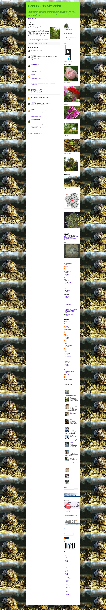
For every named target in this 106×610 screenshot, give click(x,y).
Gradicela (66, 326)
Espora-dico (68, 585)
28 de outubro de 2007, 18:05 (36, 51)
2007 (66, 576)
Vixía (70, 397)
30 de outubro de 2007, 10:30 (36, 116)
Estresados (67, 591)
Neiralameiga (67, 279)
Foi (70, 427)
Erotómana (67, 337)
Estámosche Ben (68, 271)
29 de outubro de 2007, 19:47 (36, 84)
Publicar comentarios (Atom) (38, 133)
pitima (32, 74)
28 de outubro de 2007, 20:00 (36, 71)
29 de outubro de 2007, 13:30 (36, 78)
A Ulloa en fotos (68, 301)
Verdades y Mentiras (68, 379)
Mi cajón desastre (68, 277)
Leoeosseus (67, 274)
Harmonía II (67, 334)
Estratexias (67, 581)
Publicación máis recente (32, 131)
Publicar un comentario (33, 129)
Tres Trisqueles (67, 290)
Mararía (32, 109)
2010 (66, 571)
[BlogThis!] (42, 43)
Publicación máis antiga (56, 131)
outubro (67, 580)
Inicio (44, 131)
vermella (32, 49)
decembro (67, 577)
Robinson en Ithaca (68, 285)
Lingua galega (68, 587)
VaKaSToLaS (67, 377)
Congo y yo (67, 342)
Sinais (71, 390)
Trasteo (71, 404)
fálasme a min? (67, 321)
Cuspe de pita (67, 323)
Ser (70, 412)
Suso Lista (33, 96)
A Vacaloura (67, 296)
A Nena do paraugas (68, 369)
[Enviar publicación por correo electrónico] (39, 43)
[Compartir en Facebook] (45, 43)
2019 (66, 558)
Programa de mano (68, 282)
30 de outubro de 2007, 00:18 (36, 106)
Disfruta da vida (68, 361)
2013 (66, 567)
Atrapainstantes (68, 304)
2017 (66, 561)
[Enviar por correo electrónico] (41, 43)
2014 (66, 566)
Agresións (67, 588)
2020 (66, 557)
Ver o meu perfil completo (68, 33)
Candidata (71, 435)
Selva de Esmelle (68, 287)
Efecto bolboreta (68, 353)
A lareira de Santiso (68, 345)
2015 (66, 564)
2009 (66, 573)
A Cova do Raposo (68, 263)
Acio (70, 457)
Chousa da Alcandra (44, 6)
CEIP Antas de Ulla (68, 299)
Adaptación (67, 584)
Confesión (67, 594)
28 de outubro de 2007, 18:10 (36, 61)
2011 (66, 570)
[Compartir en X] (43, 43)
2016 (66, 563)
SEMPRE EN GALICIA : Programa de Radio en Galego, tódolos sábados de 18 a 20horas (71, 310)
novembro (67, 578)
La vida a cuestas (68, 356)
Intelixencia (67, 590)
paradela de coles (68, 329)
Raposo (32, 102)
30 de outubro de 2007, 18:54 (36, 127)
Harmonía (66, 350)
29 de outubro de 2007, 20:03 (36, 92)
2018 (66, 560)
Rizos (71, 419)
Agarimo (66, 266)
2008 (66, 574)
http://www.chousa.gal (32, 18)
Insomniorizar (67, 364)
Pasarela (71, 442)
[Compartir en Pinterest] (46, 43)
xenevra (66, 348)
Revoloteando (67, 374)
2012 (66, 568)
